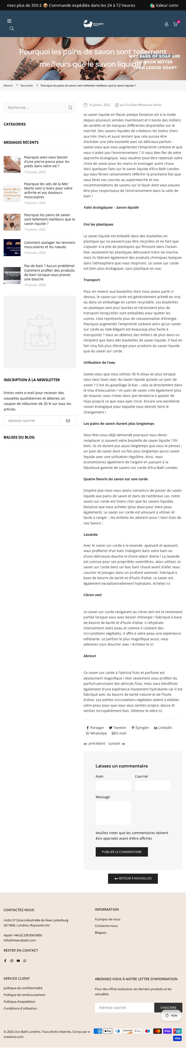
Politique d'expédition (19, 1001)
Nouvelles (27, 85)
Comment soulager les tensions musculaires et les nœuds (49, 244)
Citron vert (93, 594)
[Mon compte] (166, 24)
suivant (114, 743)
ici (168, 583)
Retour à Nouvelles (135, 878)
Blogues (100, 932)
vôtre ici (155, 710)
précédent (97, 743)
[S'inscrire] (68, 421)
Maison (8, 85)
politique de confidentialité (23, 988)
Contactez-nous (106, 926)
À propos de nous (107, 919)
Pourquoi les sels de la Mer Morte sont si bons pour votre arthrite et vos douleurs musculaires (48, 190)
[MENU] (41, 20)
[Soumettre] (70, 107)
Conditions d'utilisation (20, 1008)
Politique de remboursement (24, 995)
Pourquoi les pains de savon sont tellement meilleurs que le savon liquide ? (49, 219)
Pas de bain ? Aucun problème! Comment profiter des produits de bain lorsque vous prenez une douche (49, 272)
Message (103, 797)
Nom (99, 776)
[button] (175, 24)
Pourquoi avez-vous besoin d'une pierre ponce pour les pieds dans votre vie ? (47, 161)
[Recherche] (11, 28)
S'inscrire (168, 1007)
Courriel (141, 776)
